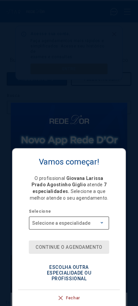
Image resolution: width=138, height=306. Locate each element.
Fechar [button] (73, 298)
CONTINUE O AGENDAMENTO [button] (69, 247)
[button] (69, 273)
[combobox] (69, 220)
